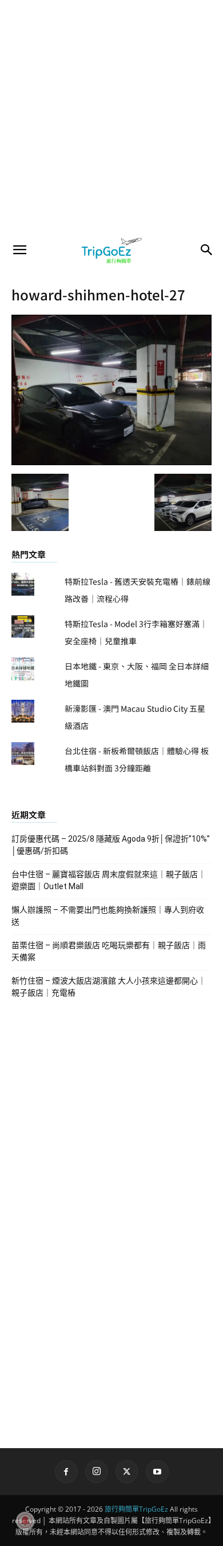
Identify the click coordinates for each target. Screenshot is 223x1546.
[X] (127, 1471)
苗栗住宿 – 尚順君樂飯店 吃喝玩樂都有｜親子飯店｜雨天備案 (108, 951)
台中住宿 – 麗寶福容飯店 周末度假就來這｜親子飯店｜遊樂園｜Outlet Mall (108, 880)
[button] (19, 250)
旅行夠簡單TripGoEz (136, 1509)
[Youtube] (157, 1471)
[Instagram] (96, 1471)
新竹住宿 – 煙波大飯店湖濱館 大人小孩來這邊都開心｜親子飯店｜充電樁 (108, 986)
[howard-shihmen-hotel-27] (111, 461)
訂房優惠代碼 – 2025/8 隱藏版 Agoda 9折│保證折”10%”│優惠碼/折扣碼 (110, 844)
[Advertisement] (111, 117)
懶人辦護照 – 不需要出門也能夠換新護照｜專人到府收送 (107, 915)
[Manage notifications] (25, 1521)
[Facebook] (66, 1471)
